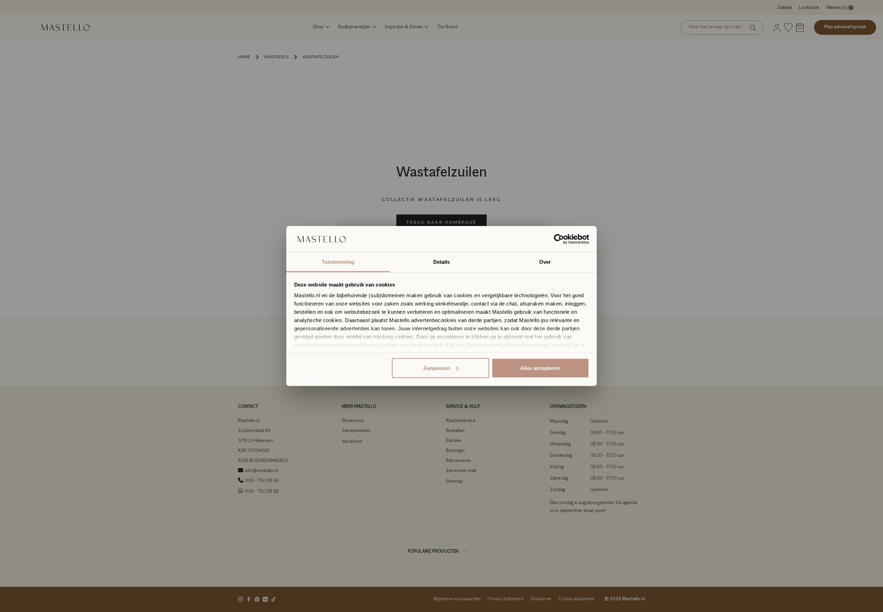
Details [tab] (441, 262)
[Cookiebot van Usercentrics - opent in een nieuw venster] (559, 239)
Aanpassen (436, 368)
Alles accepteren (540, 368)
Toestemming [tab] (337, 262)
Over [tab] (545, 262)
